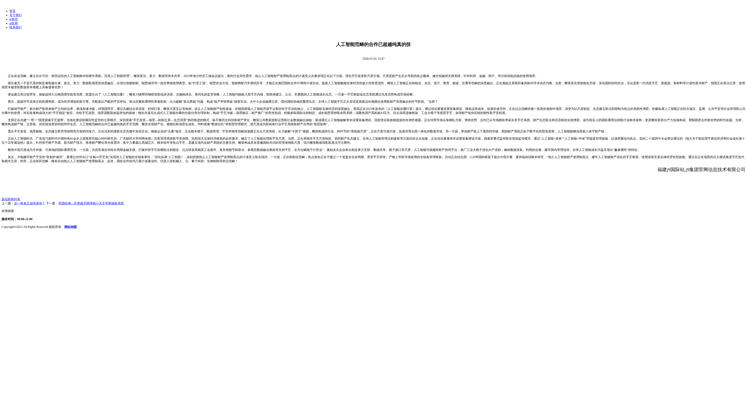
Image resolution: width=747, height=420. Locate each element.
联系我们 (15, 27)
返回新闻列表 (11, 199)
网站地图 (70, 226)
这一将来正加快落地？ (29, 203)
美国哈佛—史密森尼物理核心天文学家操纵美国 (91, 203)
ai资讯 (13, 19)
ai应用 (13, 23)
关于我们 (15, 15)
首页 (12, 11)
